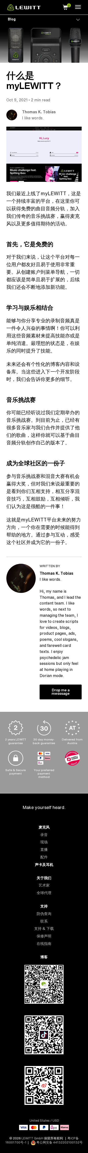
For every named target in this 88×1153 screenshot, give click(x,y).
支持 (44, 906)
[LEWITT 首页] (24, 9)
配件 (44, 857)
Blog (12, 19)
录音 (44, 834)
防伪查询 (44, 913)
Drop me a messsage (61, 691)
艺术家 (44, 885)
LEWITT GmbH (32, 1138)
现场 (44, 842)
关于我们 (44, 877)
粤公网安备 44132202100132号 (59, 1142)
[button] (65, 6)
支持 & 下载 (44, 928)
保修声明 (44, 936)
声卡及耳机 (44, 864)
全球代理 (44, 892)
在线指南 (44, 943)
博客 (44, 956)
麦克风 (44, 827)
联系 (44, 921)
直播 (44, 849)
